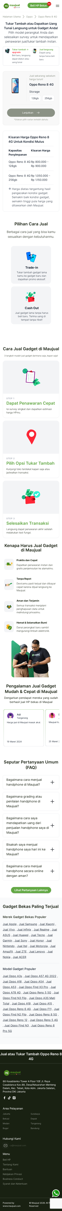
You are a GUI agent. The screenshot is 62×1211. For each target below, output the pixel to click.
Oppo (29, 16)
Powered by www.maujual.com (11, 1204)
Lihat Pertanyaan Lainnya (31, 890)
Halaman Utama (12, 16)
